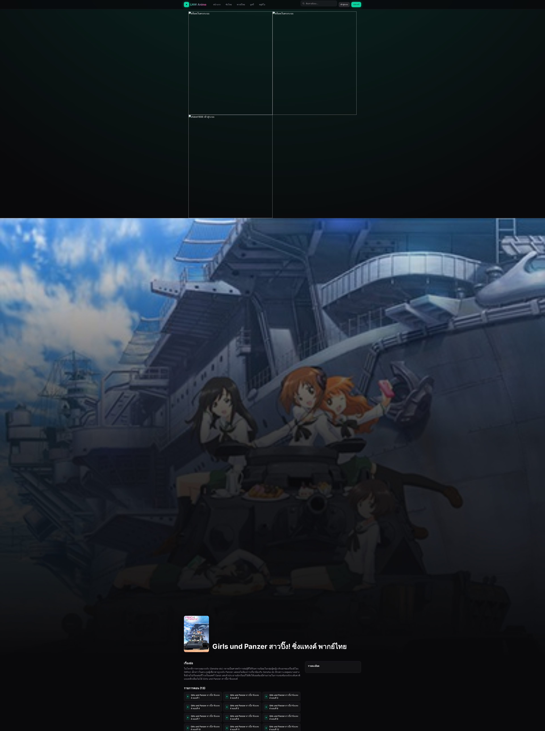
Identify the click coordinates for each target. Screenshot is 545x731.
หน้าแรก (217, 4)
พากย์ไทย (241, 4)
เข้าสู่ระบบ (344, 4)
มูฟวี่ (252, 4)
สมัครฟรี (356, 4)
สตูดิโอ (262, 4)
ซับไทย (229, 4)
